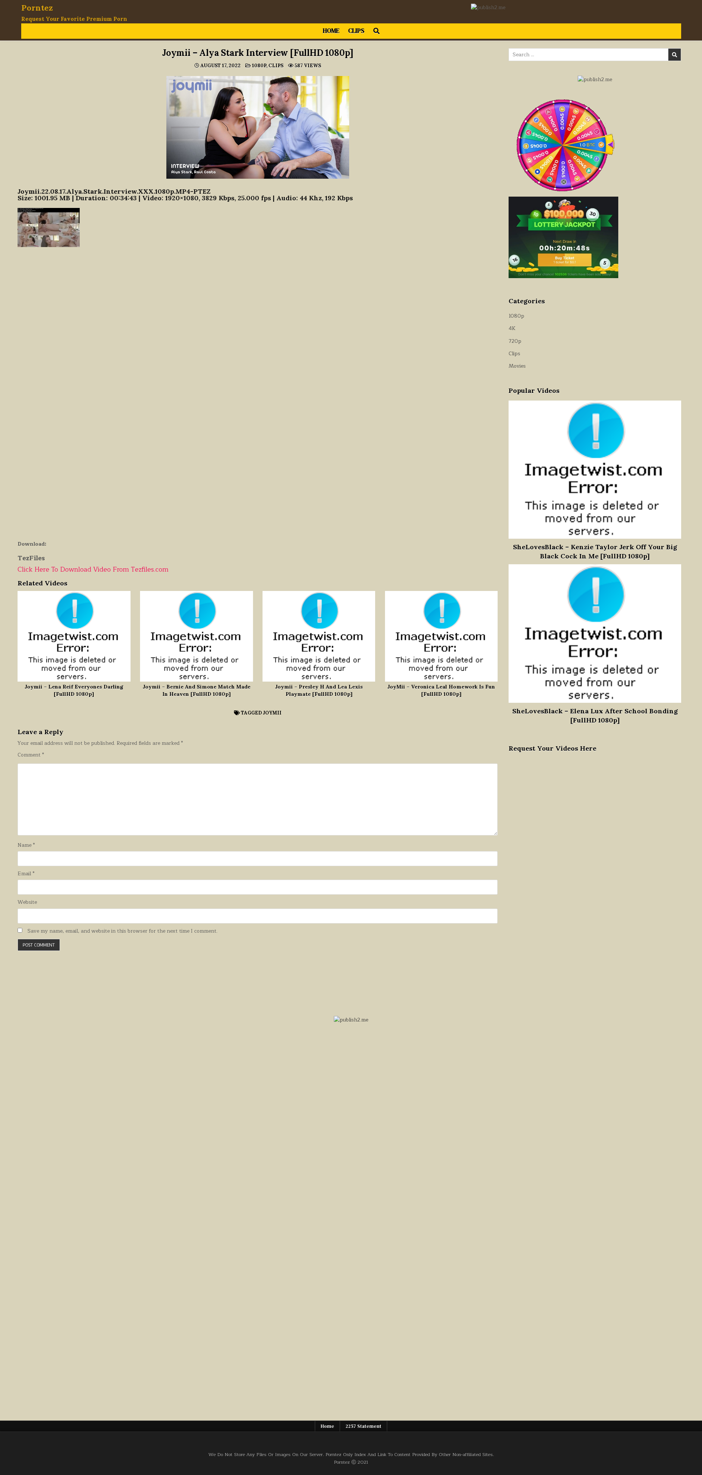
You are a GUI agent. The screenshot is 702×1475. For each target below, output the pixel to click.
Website (27, 902)
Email (26, 874)
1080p (259, 65)
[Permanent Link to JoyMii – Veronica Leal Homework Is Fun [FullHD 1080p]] (441, 636)
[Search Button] (376, 31)
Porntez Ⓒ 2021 (351, 1462)
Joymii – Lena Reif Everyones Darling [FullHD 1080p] (73, 690)
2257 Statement (363, 1426)
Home (331, 30)
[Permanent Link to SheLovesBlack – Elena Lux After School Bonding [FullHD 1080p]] (595, 633)
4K (512, 328)
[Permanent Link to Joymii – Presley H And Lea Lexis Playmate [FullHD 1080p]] (319, 636)
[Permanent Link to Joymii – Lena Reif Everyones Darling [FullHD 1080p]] (74, 636)
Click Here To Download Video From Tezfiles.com (93, 569)
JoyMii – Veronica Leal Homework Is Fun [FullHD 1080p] (441, 690)
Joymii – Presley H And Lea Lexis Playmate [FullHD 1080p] (319, 690)
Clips (356, 30)
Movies (517, 366)
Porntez (37, 8)
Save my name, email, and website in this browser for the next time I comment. (122, 931)
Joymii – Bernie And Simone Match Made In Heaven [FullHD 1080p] (196, 690)
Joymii (272, 713)
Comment (31, 755)
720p (515, 341)
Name (26, 845)
